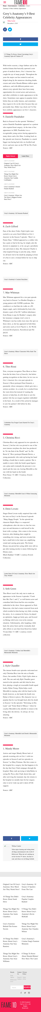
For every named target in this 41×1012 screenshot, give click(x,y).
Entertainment (12, 6)
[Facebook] (5, 29)
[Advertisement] (20, 814)
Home (5, 6)
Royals (12, 972)
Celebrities (21, 6)
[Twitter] (10, 29)
